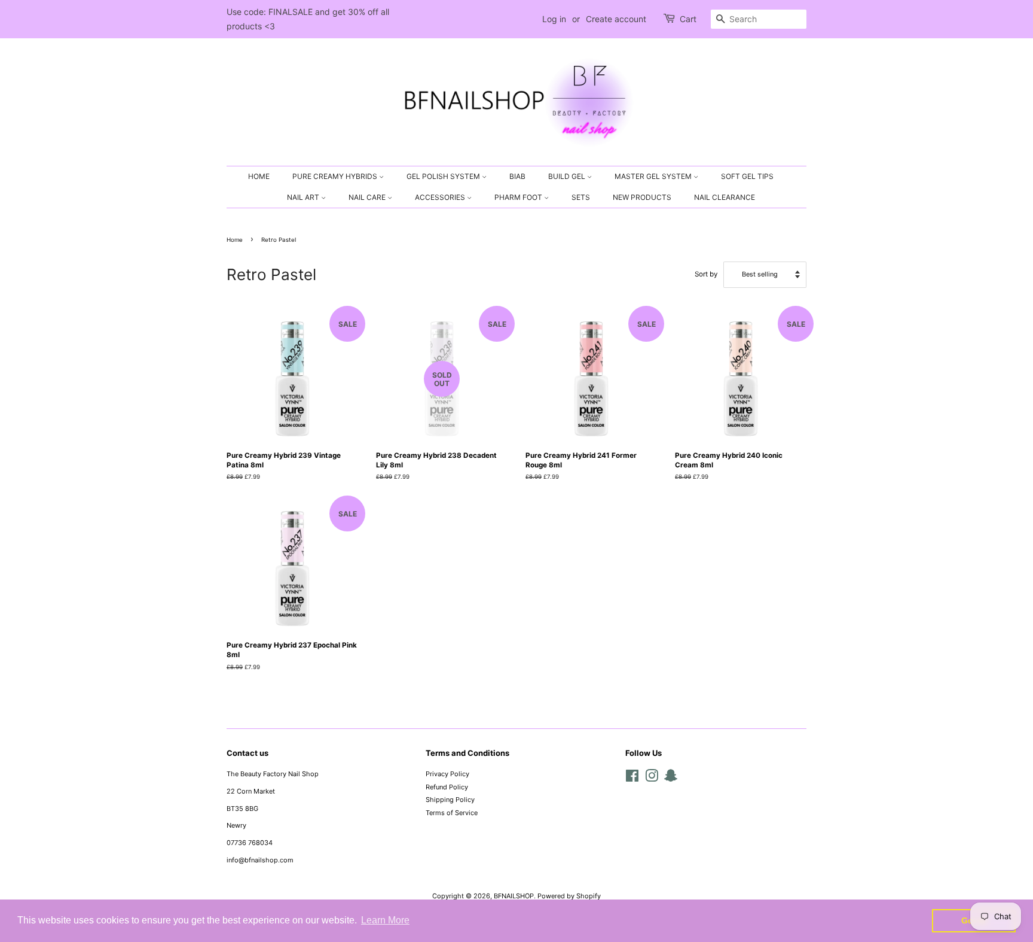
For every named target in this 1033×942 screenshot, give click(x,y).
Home (235, 239)
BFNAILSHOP (514, 896)
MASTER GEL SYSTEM (654, 176)
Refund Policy (447, 787)
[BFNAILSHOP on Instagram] (651, 778)
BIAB (517, 176)
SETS (580, 197)
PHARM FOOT (519, 197)
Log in (554, 19)
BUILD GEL (567, 176)
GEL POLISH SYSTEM (444, 176)
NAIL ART (304, 197)
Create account (616, 19)
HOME (259, 176)
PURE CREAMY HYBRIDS (335, 176)
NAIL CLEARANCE (724, 197)
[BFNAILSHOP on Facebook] (632, 778)
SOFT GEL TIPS (747, 176)
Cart (688, 19)
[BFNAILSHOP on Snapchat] (670, 778)
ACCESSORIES (441, 197)
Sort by (706, 274)
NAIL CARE (368, 197)
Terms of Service (452, 813)
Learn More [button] (385, 920)
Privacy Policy (447, 774)
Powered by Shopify (569, 896)
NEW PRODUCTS (642, 197)
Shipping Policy (450, 799)
